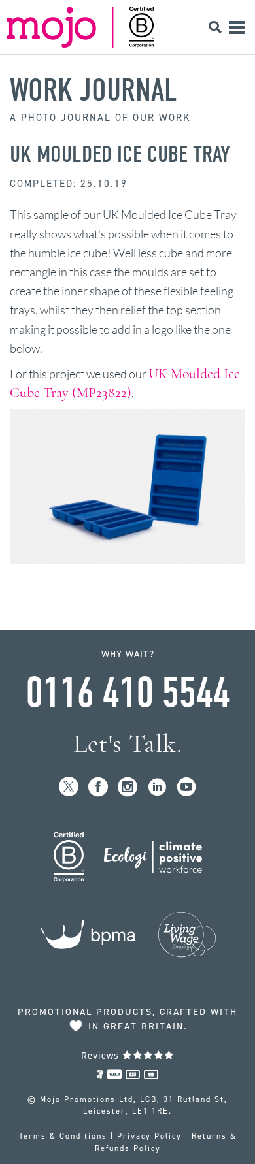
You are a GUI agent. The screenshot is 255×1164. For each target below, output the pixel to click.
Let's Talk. (127, 744)
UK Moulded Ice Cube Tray (120, 154)
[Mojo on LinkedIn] (157, 787)
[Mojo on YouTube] (187, 787)
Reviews (101, 1055)
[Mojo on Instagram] (128, 787)
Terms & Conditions (63, 1136)
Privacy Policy (149, 1136)
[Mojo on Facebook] (98, 787)
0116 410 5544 (128, 693)
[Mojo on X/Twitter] (69, 787)
